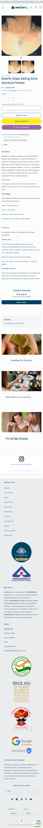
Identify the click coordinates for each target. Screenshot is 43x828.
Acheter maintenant (21, 121)
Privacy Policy (8, 502)
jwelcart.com (14, 824)
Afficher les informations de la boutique (15, 140)
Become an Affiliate (10, 531)
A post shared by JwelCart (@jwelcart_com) (21, 471)
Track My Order (8, 493)
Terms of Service (9, 521)
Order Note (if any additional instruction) (12, 104)
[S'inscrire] (36, 791)
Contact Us (7, 516)
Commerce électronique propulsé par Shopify (26, 824)
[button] (2, 7)
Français (28, 813)
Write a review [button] (21, 302)
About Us (7, 488)
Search (6, 497)
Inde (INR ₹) (13, 813)
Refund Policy (8, 507)
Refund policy (8, 535)
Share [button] (6, 145)
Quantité (4, 94)
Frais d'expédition (13, 90)
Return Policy (8, 512)
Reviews (6, 526)
